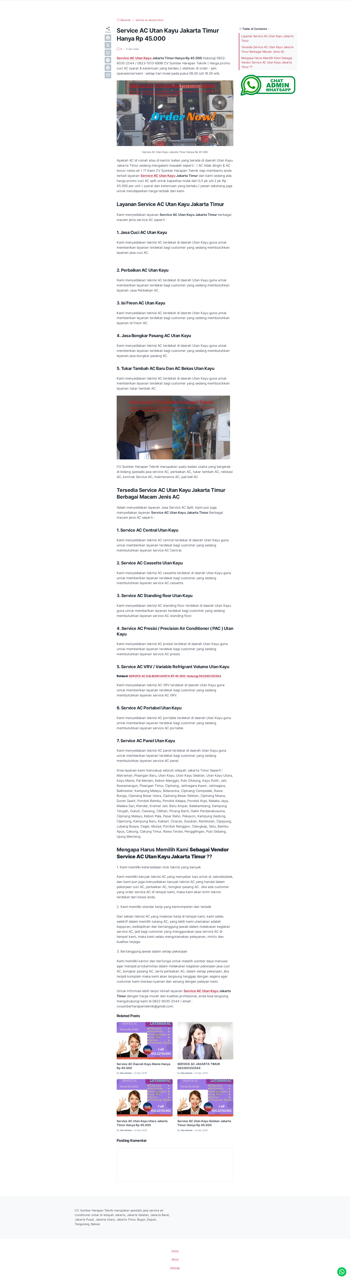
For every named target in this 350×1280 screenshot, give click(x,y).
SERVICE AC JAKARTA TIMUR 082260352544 (198, 1066)
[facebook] (108, 37)
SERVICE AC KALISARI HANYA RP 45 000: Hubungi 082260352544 (175, 676)
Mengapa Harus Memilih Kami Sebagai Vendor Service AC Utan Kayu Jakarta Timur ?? (266, 62)
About (175, 1259)
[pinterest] (108, 67)
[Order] (268, 94)
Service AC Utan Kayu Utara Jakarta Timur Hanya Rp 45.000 (142, 1123)
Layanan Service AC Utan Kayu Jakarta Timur (267, 38)
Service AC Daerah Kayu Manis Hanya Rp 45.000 (143, 1066)
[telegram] (108, 60)
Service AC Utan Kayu (134, 58)
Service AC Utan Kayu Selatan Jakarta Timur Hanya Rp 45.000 (204, 1123)
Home (175, 1250)
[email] (108, 75)
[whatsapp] (108, 52)
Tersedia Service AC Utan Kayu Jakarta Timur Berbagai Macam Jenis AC (267, 49)
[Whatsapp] (341, 1271)
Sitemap (175, 1267)
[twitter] (108, 45)
